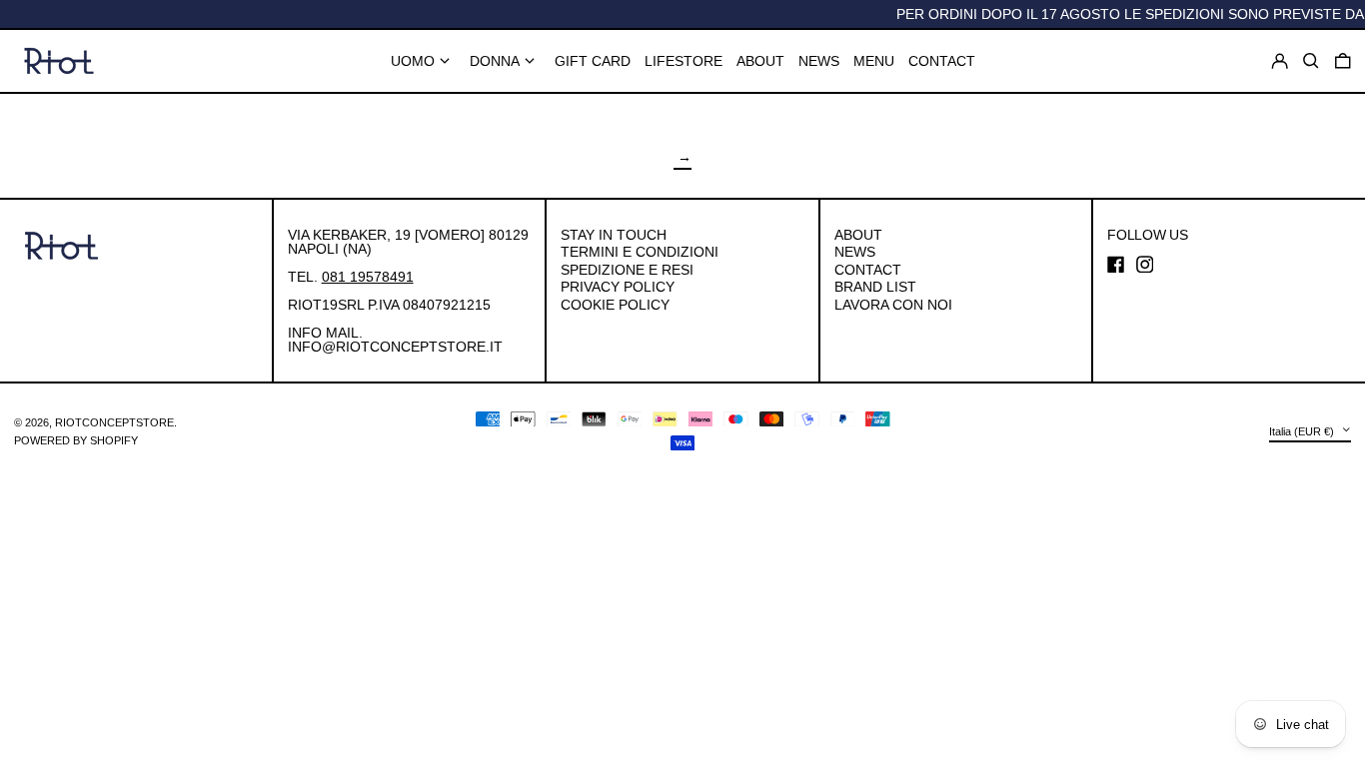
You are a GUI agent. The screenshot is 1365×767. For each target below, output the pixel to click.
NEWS (854, 252)
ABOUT (858, 235)
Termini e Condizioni (639, 252)
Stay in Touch (614, 235)
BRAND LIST (875, 287)
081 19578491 (368, 277)
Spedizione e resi (627, 270)
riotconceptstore (114, 422)
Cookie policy (615, 305)
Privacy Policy (618, 287)
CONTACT (867, 270)
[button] (1343, 61)
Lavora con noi (893, 305)
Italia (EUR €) (1303, 431)
